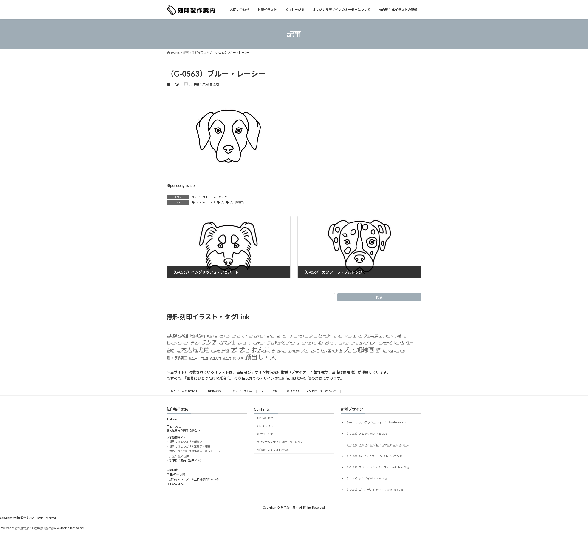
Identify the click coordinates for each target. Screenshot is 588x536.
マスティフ (367, 343)
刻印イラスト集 (242, 391)
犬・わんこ (220, 197)
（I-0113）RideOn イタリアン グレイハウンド (373, 456)
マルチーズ (384, 343)
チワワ (196, 343)
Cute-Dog (177, 335)
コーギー (282, 335)
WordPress (22, 528)
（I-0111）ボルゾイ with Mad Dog (366, 478)
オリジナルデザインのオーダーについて (311, 391)
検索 (379, 297)
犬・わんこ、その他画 (286, 351)
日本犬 (215, 351)
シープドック (353, 336)
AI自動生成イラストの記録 (273, 450)
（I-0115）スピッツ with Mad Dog (366, 433)
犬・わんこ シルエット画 (321, 350)
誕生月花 (215, 358)
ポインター (325, 343)
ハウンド (227, 342)
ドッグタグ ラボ (179, 456)
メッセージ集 (269, 391)
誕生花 (227, 358)
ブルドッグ (276, 342)
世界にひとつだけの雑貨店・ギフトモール (195, 451)
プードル (292, 343)
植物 (225, 350)
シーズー (338, 335)
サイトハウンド (299, 335)
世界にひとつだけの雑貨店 (185, 442)
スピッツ (388, 335)
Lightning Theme (42, 528)
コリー (271, 336)
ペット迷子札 (308, 342)
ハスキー (244, 343)
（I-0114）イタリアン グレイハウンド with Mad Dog (377, 445)
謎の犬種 (238, 358)
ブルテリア (259, 343)
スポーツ (400, 336)
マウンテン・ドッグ (346, 342)
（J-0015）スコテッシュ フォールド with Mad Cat (375, 422)
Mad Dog (197, 335)
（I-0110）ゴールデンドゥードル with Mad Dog (374, 490)
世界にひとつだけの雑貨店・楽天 (190, 446)
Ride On (212, 335)
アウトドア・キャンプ (231, 335)
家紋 (170, 350)
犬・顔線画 (237, 202)
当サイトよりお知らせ (184, 391)
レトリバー (403, 342)
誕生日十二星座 (198, 358)
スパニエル (373, 336)
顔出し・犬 (260, 357)
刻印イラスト (200, 197)
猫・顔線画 (177, 358)
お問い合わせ (215, 391)
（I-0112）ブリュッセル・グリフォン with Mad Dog (377, 467)
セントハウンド (205, 202)
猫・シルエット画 (394, 351)
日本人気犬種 (192, 350)
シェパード (320, 335)
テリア (209, 342)
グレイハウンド (255, 336)
